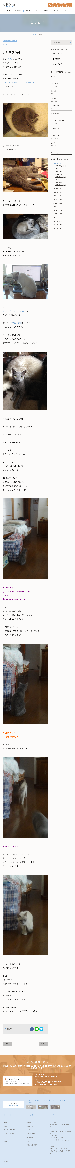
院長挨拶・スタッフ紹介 (10, 1129)
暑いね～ (53, 76)
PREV (8, 1043)
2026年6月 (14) (60, 171)
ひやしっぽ (54, 83)
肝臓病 (28, 1141)
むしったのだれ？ (56, 128)
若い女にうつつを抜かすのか (14, 311)
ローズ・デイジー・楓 (10, 40)
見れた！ (53, 143)
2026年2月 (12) (60, 182)
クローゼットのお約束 (57, 120)
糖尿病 (28, 1129)
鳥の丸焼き (54, 98)
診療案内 (29, 1122)
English (6, 1137)
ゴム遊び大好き (55, 135)
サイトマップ (7, 1141)
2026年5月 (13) (60, 174)
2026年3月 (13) (60, 179)
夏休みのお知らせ (56, 113)
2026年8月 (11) (60, 166)
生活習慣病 (30, 1126)
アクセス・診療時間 (9, 1133)
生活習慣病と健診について (34, 1145)
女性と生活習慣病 (31, 1133)
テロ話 (10, 59)
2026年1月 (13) (60, 185)
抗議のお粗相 (16, 323)
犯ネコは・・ (55, 91)
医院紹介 (6, 1126)
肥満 (28, 1148)
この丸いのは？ (55, 105)
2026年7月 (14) (60, 168)
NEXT (43, 1043)
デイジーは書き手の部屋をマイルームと (18, 82)
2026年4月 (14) (60, 177)
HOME (34, 34)
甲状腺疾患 (30, 1137)
